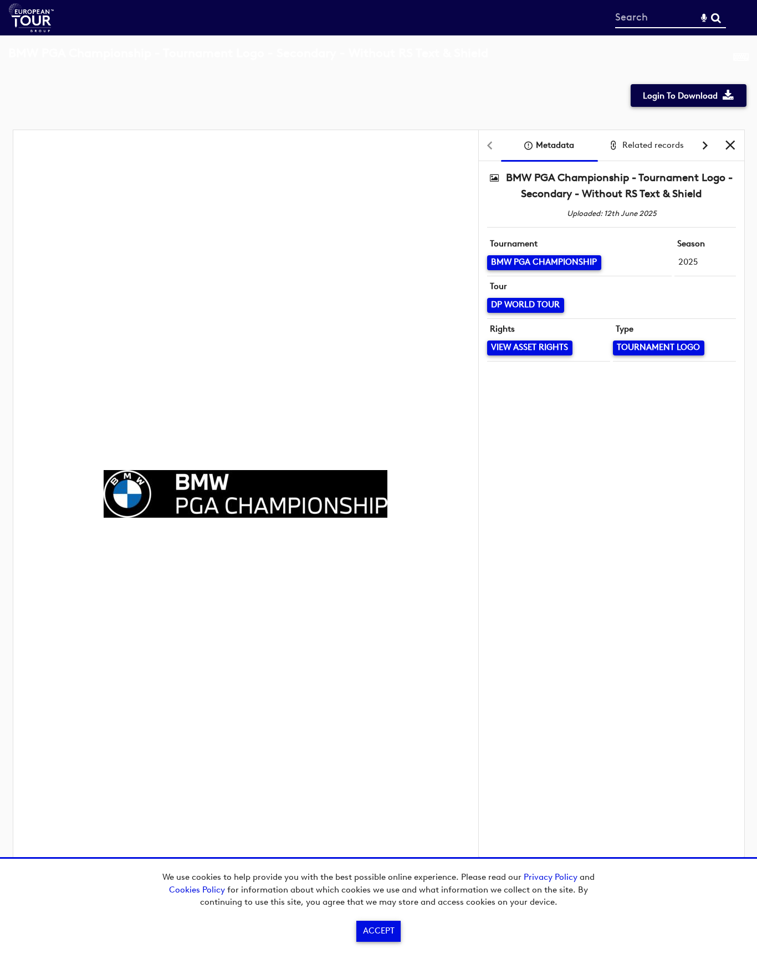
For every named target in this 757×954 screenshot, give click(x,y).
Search (715, 18)
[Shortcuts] (741, 59)
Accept (379, 931)
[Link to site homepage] (31, 29)
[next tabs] (705, 146)
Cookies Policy (197, 890)
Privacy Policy (550, 877)
